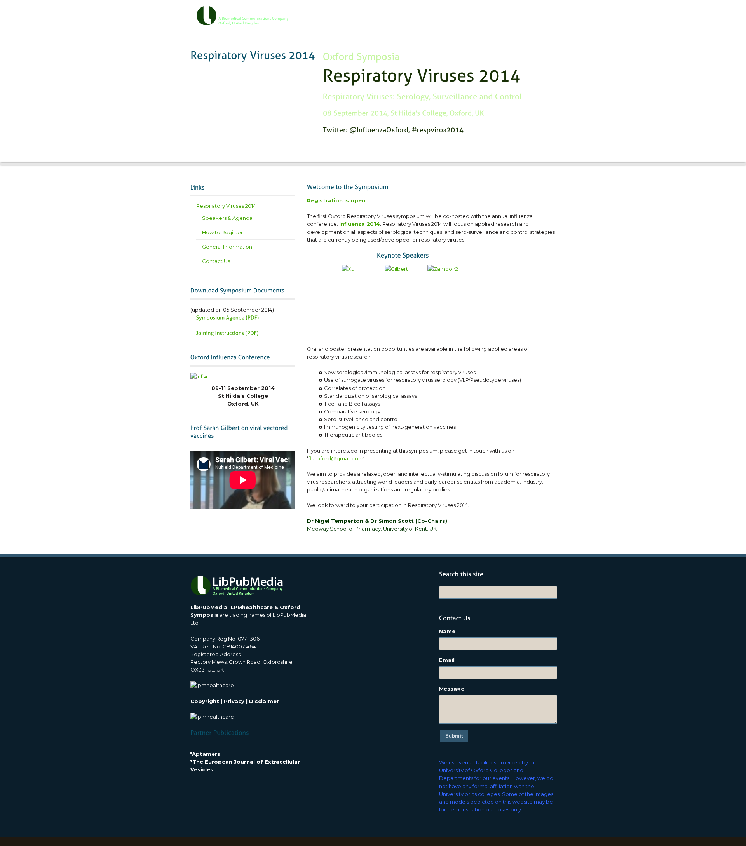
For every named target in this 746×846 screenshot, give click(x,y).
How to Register (222, 232)
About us (371, 12)
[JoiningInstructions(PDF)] (227, 333)
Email (447, 660)
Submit (454, 736)
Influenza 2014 (359, 224)
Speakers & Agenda (227, 218)
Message (451, 689)
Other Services (499, 12)
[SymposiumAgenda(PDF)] (227, 317)
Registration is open (336, 200)
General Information (227, 247)
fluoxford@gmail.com (335, 458)
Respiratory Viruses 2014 (226, 206)
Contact (535, 12)
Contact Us (216, 261)
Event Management (450, 12)
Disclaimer (264, 701)
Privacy (234, 701)
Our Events (405, 12)
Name (447, 631)
